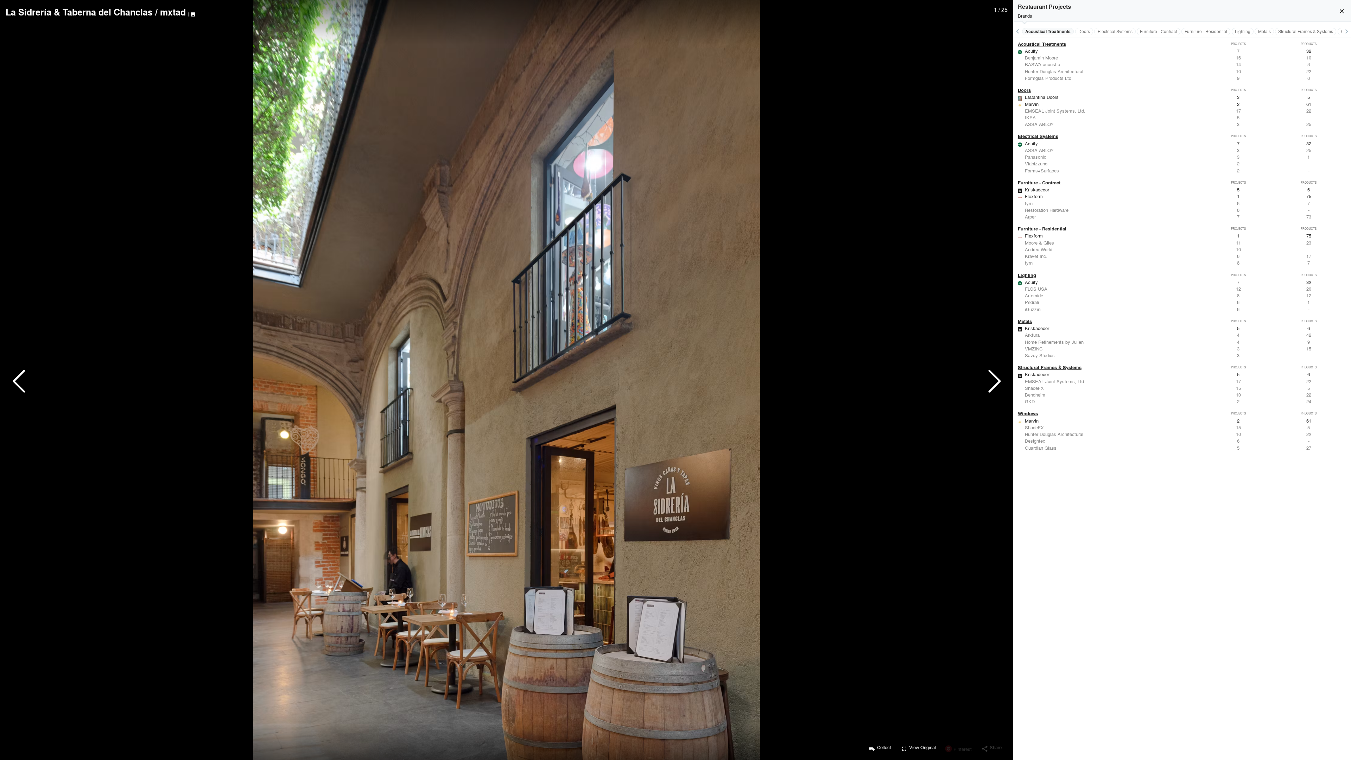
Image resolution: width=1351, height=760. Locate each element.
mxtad (173, 12)
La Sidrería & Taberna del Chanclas (79, 12)
